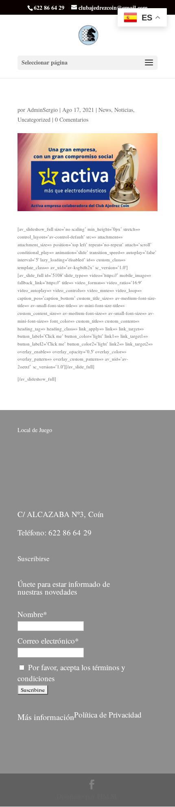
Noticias (123, 110)
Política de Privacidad (108, 714)
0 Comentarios (71, 119)
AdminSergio (42, 110)
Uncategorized (34, 119)
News (104, 110)
